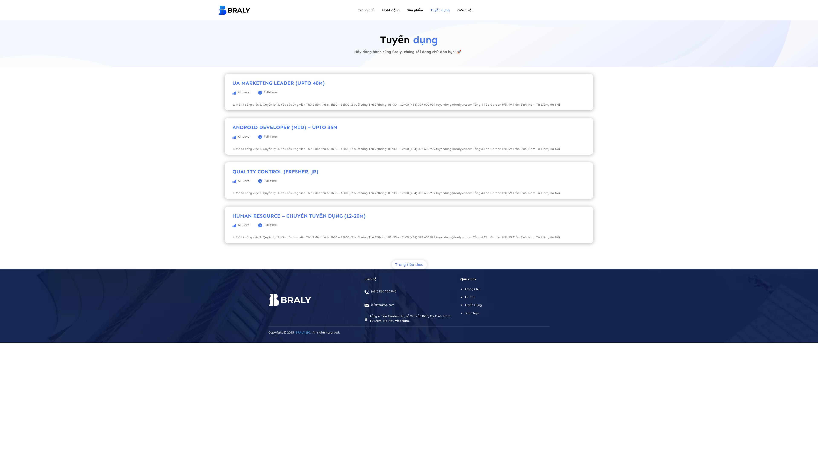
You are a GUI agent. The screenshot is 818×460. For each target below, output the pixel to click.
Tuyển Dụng (473, 305)
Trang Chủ (472, 289)
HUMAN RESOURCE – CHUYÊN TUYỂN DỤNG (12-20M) (299, 216)
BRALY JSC (302, 332)
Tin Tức (470, 297)
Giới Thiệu (472, 313)
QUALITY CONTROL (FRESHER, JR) (275, 171)
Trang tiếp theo (409, 264)
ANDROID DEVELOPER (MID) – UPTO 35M (284, 127)
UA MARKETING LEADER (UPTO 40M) (278, 83)
